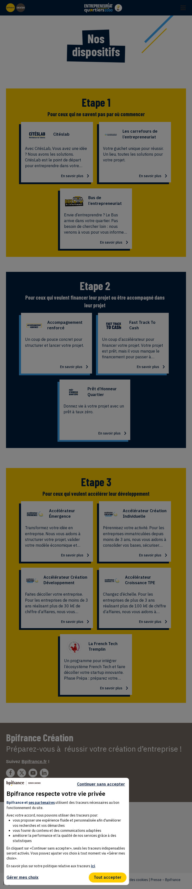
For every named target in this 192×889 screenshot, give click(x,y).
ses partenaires (41, 802)
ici (93, 866)
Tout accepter (108, 877)
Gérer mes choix (22, 877)
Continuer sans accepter (101, 784)
